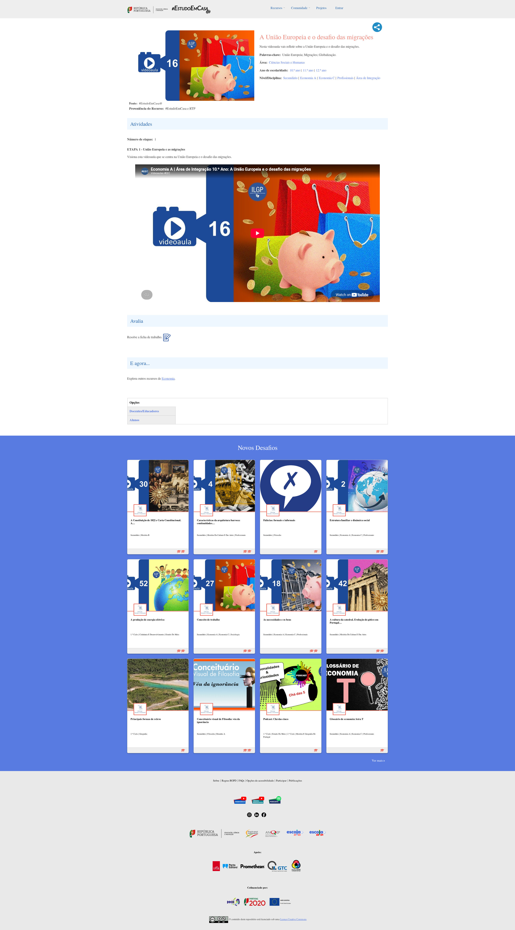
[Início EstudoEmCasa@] (148, 9)
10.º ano (295, 70)
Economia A (308, 78)
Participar (281, 780)
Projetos (321, 8)
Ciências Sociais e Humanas (287, 62)
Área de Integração (368, 78)
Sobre (216, 780)
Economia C (327, 78)
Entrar (339, 8)
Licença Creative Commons (293, 919)
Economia (168, 378)
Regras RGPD (229, 780)
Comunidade (299, 8)
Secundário (290, 78)
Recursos (276, 8)
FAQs (241, 780)
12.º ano (321, 70)
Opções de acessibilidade (260, 780)
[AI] (167, 339)
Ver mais (377, 760)
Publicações (295, 780)
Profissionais (345, 78)
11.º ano (308, 70)
